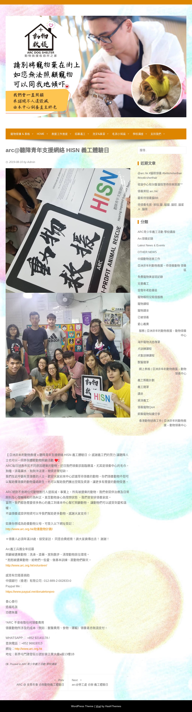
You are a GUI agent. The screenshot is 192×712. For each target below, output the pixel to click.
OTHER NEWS (147, 252)
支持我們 (156, 133)
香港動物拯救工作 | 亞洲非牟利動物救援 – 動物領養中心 (162, 423)
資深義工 (143, 400)
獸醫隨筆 (143, 362)
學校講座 (138, 133)
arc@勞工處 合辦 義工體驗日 (90, 682)
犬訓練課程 (145, 348)
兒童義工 (143, 283)
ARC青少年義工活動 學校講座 (39, 664)
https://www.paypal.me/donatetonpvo (30, 591)
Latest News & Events (151, 245)
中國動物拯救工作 (149, 258)
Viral (98, 706)
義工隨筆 (143, 386)
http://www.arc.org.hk (28, 648)
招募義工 (80, 133)
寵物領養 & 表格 (20, 133)
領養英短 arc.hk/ (148, 191)
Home (41, 133)
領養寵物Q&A (146, 407)
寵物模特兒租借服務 (150, 297)
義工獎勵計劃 (146, 380)
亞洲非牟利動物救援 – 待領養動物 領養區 (162, 268)
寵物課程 (143, 303)
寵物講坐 (143, 310)
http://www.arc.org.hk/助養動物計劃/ (29, 529)
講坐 (140, 393)
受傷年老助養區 (147, 290)
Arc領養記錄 (145, 238)
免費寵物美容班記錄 (150, 276)
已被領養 (143, 317)
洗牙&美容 (99, 133)
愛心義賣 (143, 324)
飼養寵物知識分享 (149, 413)
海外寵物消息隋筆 (149, 342)
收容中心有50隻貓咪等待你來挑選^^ (160, 184)
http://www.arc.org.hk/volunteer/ (26, 565)
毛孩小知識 (119, 133)
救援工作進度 (60, 133)
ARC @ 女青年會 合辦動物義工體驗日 (40, 682)
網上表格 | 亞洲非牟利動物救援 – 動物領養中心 (162, 371)
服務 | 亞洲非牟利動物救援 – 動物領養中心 (162, 333)
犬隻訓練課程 (146, 355)
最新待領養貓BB (148, 197)
